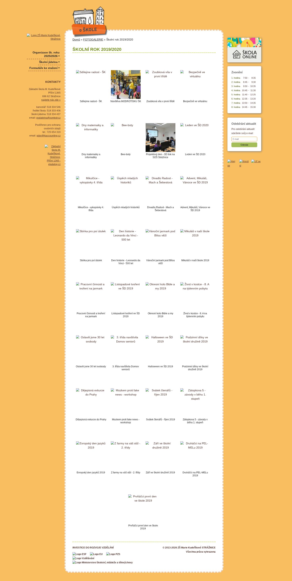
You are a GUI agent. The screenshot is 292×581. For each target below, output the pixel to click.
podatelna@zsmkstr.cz (48, 117)
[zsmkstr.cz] (44, 37)
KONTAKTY (53, 81)
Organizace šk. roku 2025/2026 (46, 54)
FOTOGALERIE (93, 39)
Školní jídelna (49, 62)
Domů (76, 39)
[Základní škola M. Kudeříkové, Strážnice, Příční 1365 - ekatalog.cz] (53, 155)
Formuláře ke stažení (44, 68)
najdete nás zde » (51, 100)
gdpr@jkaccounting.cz (49, 135)
